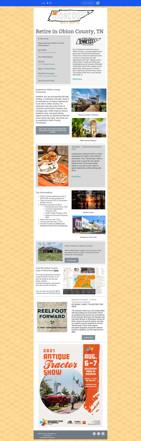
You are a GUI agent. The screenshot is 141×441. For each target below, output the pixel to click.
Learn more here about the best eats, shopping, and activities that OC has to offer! (53, 130)
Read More (76, 176)
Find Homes (71, 260)
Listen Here (88, 337)
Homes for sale (49, 64)
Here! (58, 293)
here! (56, 270)
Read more (77, 79)
